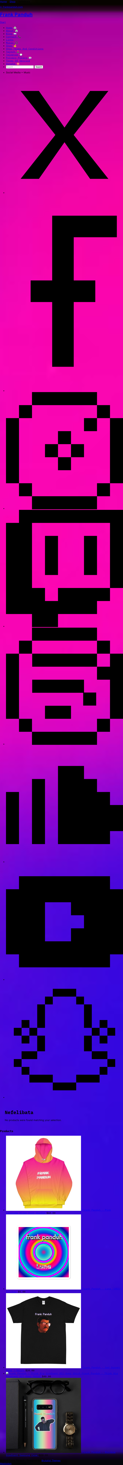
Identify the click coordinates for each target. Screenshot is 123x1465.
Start (3, 22)
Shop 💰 (11, 45)
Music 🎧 (12, 42)
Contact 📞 (13, 36)
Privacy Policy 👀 (19, 57)
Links (10, 39)
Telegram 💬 (14, 54)
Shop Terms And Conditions (25, 48)
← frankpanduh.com (11, 6)
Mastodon (5, 1463)
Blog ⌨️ (11, 33)
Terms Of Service (18, 60)
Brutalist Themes (51, 1460)
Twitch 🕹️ (13, 51)
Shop (12, 1)
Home (3, 1)
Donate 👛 (13, 63)
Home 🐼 (11, 27)
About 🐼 (12, 30)
